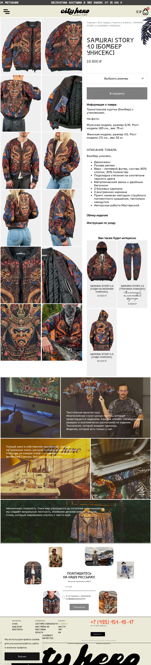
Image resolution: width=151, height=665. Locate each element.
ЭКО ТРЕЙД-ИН (42, 627)
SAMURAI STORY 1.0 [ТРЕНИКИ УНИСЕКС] (132, 287)
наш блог (17, 627)
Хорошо (22, 656)
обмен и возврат (44, 636)
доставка (40, 630)
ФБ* (60, 630)
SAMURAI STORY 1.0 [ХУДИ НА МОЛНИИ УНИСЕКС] (101, 288)
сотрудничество (44, 638)
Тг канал (63, 624)
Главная (91, 22)
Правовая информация (103, 643)
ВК (59, 633)
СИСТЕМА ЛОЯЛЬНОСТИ (46, 624)
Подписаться (79, 607)
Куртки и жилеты (122, 22)
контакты (17, 630)
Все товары (104, 22)
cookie (35, 639)
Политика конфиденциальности (77, 643)
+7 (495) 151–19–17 (112, 622)
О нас (15, 624)
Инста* (62, 627)
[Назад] (91, 261)
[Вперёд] (112, 261)
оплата (39, 633)
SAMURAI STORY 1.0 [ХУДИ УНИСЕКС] (101, 355)
